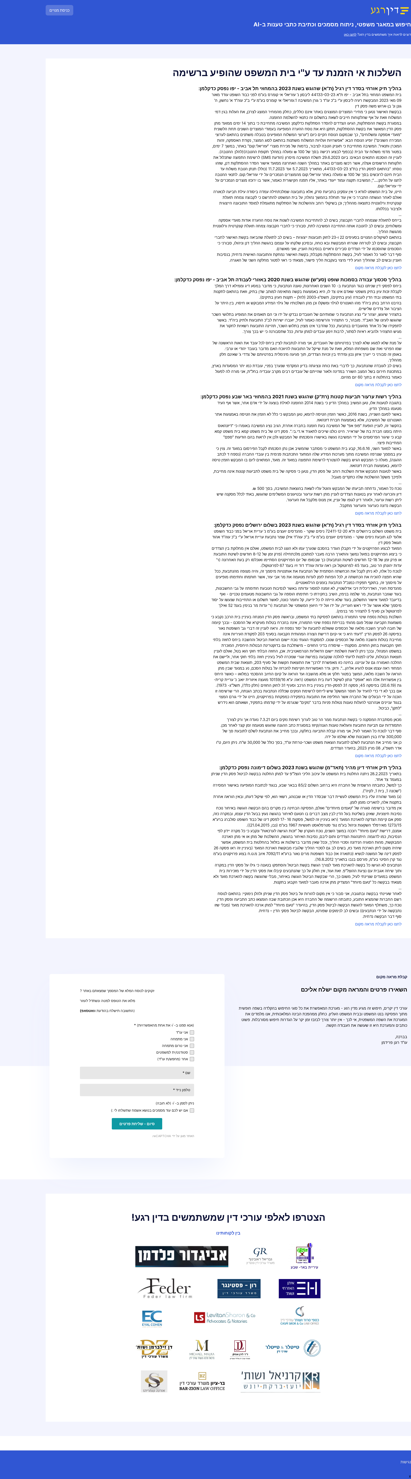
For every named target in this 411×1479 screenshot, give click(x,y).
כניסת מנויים (59, 10)
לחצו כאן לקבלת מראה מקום (378, 267)
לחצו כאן (350, 34)
